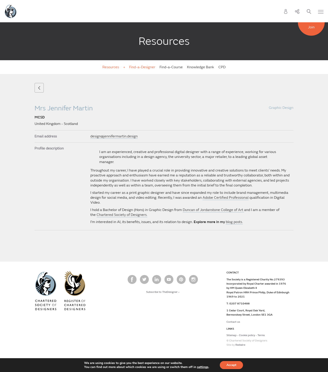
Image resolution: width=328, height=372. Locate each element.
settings (202, 367)
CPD (222, 67)
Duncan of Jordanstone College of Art (213, 210)
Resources (111, 67)
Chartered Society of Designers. (122, 215)
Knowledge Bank (200, 67)
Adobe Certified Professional (226, 197)
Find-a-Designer (142, 67)
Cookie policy (247, 335)
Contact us (233, 322)
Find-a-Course (171, 67)
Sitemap (231, 335)
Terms (261, 335)
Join (311, 27)
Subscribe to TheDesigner (162, 292)
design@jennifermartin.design (114, 136)
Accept (231, 365)
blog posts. (234, 222)
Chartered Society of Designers (11, 11)
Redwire (240, 345)
